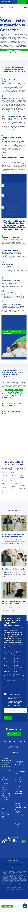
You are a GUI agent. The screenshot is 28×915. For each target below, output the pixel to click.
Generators (17, 773)
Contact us (14, 53)
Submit (8, 718)
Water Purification (19, 819)
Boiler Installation (5, 762)
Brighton (13, 480)
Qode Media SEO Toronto (16, 887)
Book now (7, 906)
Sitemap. (7, 863)
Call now (21, 907)
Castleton (22, 472)
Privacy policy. (12, 863)
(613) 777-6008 (6, 1)
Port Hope (13, 486)
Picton (3, 480)
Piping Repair (18, 795)
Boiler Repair (4, 764)
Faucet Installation (19, 784)
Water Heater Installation (18, 812)
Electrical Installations (20, 765)
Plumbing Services (19, 797)
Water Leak (17, 817)
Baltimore (4, 472)
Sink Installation (18, 803)
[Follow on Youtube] (12, 847)
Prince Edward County (4, 485)
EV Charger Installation (20, 771)
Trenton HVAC (4, 777)
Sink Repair (17, 805)
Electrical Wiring (18, 769)
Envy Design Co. (19, 889)
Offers (2, 816)
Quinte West (14, 475)
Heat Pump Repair (5, 773)
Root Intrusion (18, 827)
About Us (3, 806)
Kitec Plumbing (18, 793)
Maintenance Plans (5, 814)
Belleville (4, 478)
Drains (16, 829)
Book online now (14, 734)
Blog (2, 808)
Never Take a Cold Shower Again (13, 569)
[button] (24, 841)
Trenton (13, 472)
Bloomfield (13, 478)
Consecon (4, 490)
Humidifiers (4, 775)
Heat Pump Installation (6, 771)
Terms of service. (19, 863)
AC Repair (3, 787)
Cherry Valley (23, 480)
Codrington (23, 482)
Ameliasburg (14, 489)
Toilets (16, 809)
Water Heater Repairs (20, 815)
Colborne (22, 485)
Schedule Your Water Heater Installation (13, 332)
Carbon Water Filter (19, 779)
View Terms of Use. (15, 705)
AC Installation (5, 785)
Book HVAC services (14, 390)
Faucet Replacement (20, 786)
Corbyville (22, 488)
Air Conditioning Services (5, 790)
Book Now (22, 2)
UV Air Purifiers (4, 779)
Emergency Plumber (19, 781)
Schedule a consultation (14, 50)
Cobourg (4, 492)
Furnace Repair (5, 768)
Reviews (3, 818)
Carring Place (14, 483)
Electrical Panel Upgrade (20, 767)
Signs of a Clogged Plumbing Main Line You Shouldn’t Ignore (13, 602)
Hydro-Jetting (18, 791)
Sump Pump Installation (20, 807)
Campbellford (5, 475)
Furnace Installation (6, 766)
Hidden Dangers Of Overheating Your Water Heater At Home (12, 535)
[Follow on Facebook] (16, 847)
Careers (3, 810)
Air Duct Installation (6, 760)
